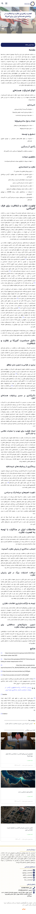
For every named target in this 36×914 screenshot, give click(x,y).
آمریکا (26, 723)
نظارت (6, 723)
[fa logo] (30, 3)
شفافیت (15, 723)
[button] (6, 3)
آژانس (31, 723)
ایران (23, 723)
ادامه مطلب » (30, 760)
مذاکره (10, 723)
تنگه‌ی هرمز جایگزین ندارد (25, 792)
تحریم (19, 723)
